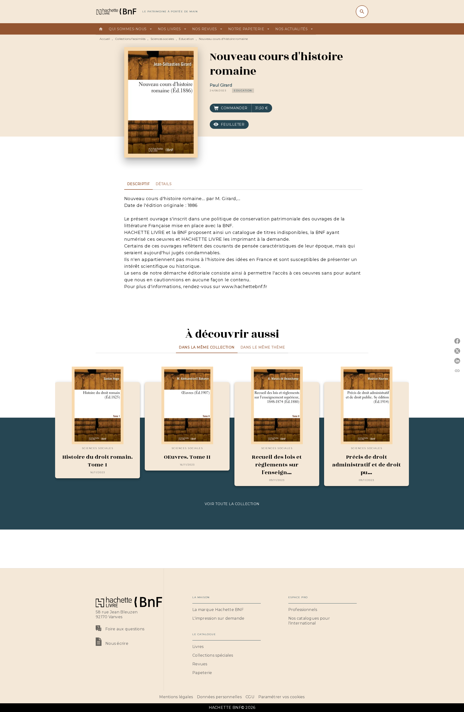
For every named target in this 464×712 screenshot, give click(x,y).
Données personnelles (219, 697)
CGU (250, 697)
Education (186, 39)
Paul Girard (221, 85)
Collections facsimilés (130, 39)
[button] (243, 90)
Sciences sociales (162, 39)
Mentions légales (176, 697)
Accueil (105, 39)
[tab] (101, 29)
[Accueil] (116, 11)
